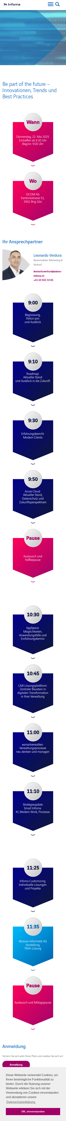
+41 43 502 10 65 (43, 280)
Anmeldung (16, 1064)
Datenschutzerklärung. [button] (21, 1102)
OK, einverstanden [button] (33, 1111)
